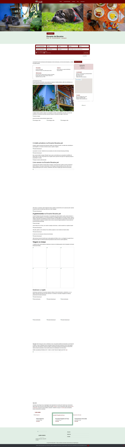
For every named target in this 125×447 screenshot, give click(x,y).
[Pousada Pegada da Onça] (62, 414)
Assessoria (82, 1)
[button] (0, 17)
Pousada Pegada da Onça (62, 418)
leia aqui (55, 406)
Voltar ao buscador (78, 61)
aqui (66, 349)
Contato (68, 436)
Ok (88, 445)
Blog (78, 1)
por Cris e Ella (82, 65)
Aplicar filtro (86, 52)
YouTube (63, 407)
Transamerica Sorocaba (81, 418)
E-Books (73, 1)
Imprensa (69, 434)
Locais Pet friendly (67, 1)
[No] (123, 445)
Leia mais (38, 421)
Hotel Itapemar (40, 418)
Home (61, 1)
